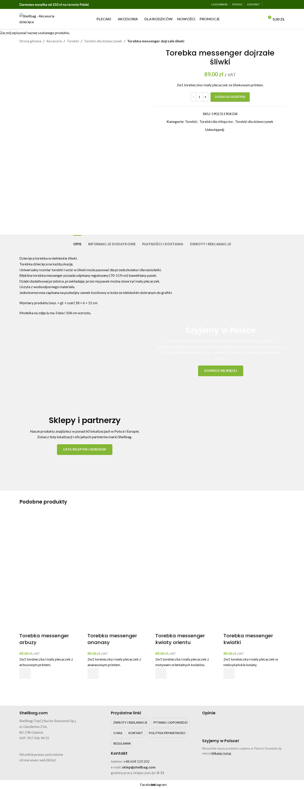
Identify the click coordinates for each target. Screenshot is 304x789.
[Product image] (50, 601)
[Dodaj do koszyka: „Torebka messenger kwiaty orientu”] (160, 673)
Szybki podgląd (24, 684)
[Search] (259, 18)
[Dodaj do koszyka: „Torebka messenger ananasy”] (93, 673)
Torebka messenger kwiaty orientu (180, 639)
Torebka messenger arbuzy (44, 639)
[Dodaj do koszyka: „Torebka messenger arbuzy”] (24, 673)
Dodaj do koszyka (230, 97)
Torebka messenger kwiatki (248, 639)
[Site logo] (38, 18)
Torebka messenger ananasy (112, 639)
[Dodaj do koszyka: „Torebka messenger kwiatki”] (229, 673)
